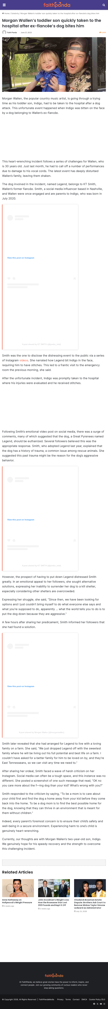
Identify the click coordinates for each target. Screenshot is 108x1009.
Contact (76, 999)
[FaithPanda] (56, 5)
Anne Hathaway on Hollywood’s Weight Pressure (17, 901)
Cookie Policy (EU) (97, 999)
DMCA (84, 999)
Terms (68, 999)
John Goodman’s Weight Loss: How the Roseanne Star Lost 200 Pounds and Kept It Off (53, 902)
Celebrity (15, 13)
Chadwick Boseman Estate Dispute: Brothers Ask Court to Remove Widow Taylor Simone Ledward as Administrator (90, 903)
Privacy (60, 999)
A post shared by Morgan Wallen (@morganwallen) (41, 732)
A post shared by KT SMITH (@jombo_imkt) (41, 344)
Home (7, 13)
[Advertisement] (54, 138)
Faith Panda (12, 32)
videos (23, 360)
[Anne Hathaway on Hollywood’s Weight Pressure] (18, 888)
